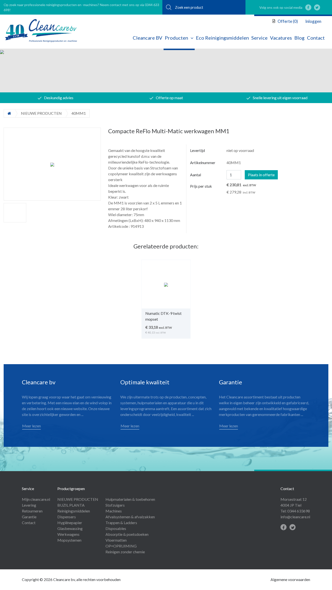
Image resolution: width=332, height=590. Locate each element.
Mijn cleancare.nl (36, 499)
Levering (29, 505)
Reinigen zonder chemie (125, 551)
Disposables (115, 528)
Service (259, 38)
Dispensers (66, 516)
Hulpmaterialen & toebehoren (130, 499)
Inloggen (313, 21)
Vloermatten (116, 540)
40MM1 (78, 113)
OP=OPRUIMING (121, 546)
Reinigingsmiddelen (73, 511)
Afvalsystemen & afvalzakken (130, 516)
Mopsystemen (69, 540)
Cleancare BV (147, 38)
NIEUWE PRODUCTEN (41, 113)
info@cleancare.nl (295, 516)
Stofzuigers (115, 505)
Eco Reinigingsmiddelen (222, 38)
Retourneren (32, 511)
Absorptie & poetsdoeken (127, 534)
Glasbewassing (70, 528)
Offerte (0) (287, 21)
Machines (113, 511)
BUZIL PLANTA (71, 505)
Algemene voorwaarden (290, 579)
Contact (316, 38)
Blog (299, 38)
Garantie (29, 516)
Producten (176, 38)
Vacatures (281, 38)
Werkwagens (68, 534)
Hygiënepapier (69, 522)
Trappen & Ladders (121, 522)
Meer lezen (31, 425)
